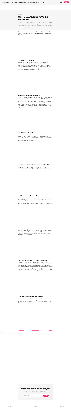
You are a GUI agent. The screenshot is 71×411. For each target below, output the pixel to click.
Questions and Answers (34, 2)
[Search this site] (58, 2)
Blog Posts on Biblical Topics (23, 2)
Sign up (35, 406)
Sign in (61, 2)
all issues (35, 330)
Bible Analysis (5, 2)
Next (50, 330)
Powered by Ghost (61, 406)
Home (12, 2)
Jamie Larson (35, 395)
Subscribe (66, 2)
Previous (21, 330)
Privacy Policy (42, 2)
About (15, 2)
